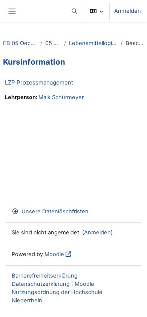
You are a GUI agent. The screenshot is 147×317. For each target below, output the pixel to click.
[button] (74, 11)
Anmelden (127, 11)
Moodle (54, 254)
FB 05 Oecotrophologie (20, 43)
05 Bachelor (53, 43)
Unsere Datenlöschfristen (55, 211)
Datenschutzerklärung (41, 284)
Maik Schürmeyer (61, 97)
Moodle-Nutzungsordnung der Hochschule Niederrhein (57, 292)
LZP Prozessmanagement (39, 82)
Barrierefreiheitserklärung (45, 275)
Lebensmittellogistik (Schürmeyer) (93, 43)
